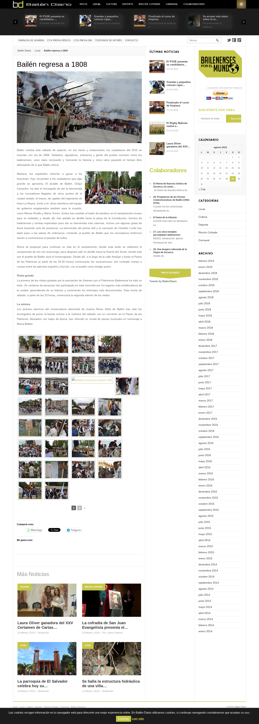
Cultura (111, 4)
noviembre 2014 (208, 570)
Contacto (131, 40)
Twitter (229, 40)
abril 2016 (204, 467)
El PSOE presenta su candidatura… (177, 63)
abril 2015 (204, 540)
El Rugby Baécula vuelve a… (176, 124)
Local (96, 4)
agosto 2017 (206, 370)
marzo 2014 (206, 619)
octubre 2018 (206, 285)
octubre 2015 (206, 503)
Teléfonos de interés (108, 40)
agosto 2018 (206, 297)
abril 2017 (204, 394)
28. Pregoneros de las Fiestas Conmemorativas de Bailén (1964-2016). (171, 200)
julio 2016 (204, 449)
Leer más (138, 718)
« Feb (202, 189)
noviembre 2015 (208, 497)
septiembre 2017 (209, 364)
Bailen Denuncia (78, 707)
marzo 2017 (206, 400)
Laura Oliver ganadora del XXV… (178, 145)
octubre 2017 (206, 358)
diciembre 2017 (208, 345)
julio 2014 (204, 594)
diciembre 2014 (208, 564)
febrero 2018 (206, 333)
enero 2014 (205, 631)
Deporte (127, 4)
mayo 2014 (205, 606)
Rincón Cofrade (149, 4)
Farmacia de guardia (31, 40)
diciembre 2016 (208, 418)
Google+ (239, 40)
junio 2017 (205, 382)
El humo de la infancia (165, 217)
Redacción (43, 632)
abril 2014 (204, 613)
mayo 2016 (205, 461)
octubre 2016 (206, 430)
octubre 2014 (206, 576)
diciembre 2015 (208, 491)
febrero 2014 (206, 625)
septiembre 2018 (209, 291)
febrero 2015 (206, 552)
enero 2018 (205, 339)
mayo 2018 (205, 315)
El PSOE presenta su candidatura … (52, 18)
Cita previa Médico (59, 40)
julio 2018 (204, 303)
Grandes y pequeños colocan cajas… (106, 18)
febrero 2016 (206, 479)
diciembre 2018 (208, 273)
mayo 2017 (205, 388)
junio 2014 (205, 600)
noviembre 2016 (208, 424)
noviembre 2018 (208, 279)
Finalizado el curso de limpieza (177, 104)
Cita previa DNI (83, 40)
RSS (241, 4)
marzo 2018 (206, 327)
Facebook (234, 40)
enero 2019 (205, 266)
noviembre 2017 (208, 351)
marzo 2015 (206, 546)
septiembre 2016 (209, 436)
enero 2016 (205, 485)
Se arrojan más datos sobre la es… (215, 18)
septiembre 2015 (209, 509)
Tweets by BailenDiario (163, 281)
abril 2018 (204, 321)
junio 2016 (205, 455)
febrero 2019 (206, 260)
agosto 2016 (206, 443)
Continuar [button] (123, 718)
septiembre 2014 (209, 582)
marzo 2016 (206, 473)
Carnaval (172, 4)
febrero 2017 (206, 406)
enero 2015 (205, 558)
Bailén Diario (24, 50)
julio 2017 (204, 376)
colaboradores (194, 4)
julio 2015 (204, 521)
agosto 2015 (206, 515)
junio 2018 (205, 309)
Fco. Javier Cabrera (112, 632)
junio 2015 (205, 528)
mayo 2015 (205, 534)
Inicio (83, 4)
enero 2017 (205, 412)
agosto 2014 (206, 588)
